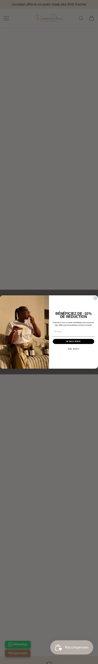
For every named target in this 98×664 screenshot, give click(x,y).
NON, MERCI (73, 349)
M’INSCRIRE (73, 341)
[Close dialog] (95, 298)
